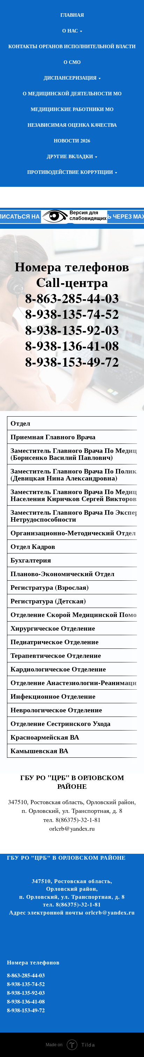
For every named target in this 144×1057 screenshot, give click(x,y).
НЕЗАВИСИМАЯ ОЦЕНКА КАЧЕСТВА (72, 125)
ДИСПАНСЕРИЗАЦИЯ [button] (70, 77)
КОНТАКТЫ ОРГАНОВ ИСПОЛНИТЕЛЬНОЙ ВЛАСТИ (72, 46)
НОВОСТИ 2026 (72, 140)
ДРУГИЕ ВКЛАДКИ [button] (70, 156)
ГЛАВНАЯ (72, 15)
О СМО (72, 62)
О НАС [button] (70, 30)
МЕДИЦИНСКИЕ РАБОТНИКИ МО (72, 109)
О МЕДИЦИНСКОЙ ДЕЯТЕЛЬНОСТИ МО (72, 93)
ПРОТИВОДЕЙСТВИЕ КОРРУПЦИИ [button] (70, 172)
